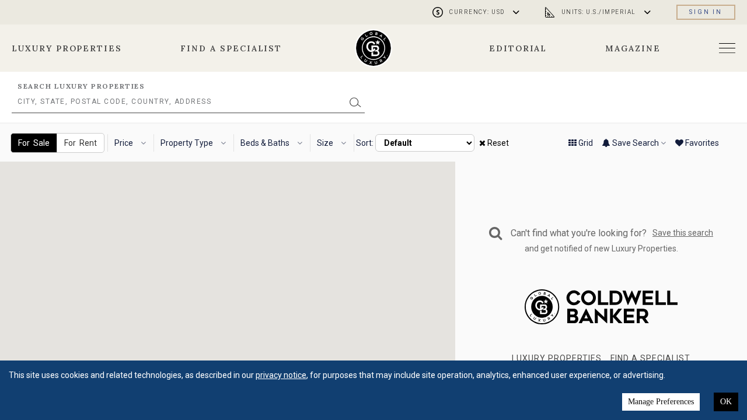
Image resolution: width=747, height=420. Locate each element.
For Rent (80, 143)
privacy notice (281, 375)
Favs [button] (701, 143)
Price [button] (124, 143)
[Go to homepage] (374, 48)
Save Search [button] (635, 143)
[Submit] (355, 102)
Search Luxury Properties (81, 86)
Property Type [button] (187, 143)
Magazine (633, 48)
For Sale (34, 143)
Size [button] (326, 143)
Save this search (682, 232)
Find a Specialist (231, 48)
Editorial (518, 48)
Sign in (705, 12)
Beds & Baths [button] (265, 143)
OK (726, 401)
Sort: (365, 143)
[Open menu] (727, 48)
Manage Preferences (661, 401)
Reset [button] (497, 143)
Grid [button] (585, 143)
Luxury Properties (67, 48)
